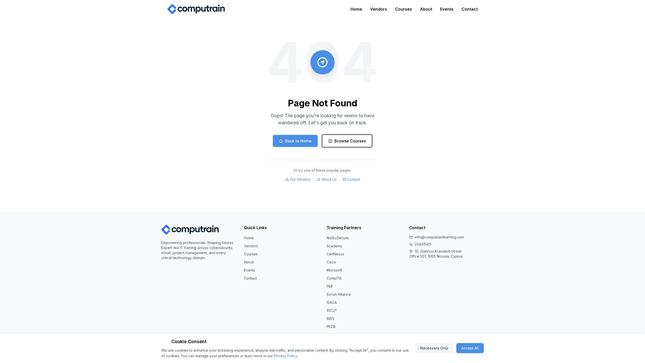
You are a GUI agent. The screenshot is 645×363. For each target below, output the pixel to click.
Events (447, 9)
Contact (470, 9)
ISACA (332, 302)
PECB (331, 326)
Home (356, 9)
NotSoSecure (338, 238)
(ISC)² (331, 310)
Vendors (378, 9)
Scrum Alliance (339, 294)
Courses (403, 9)
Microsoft (334, 270)
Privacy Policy (285, 356)
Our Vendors (300, 179)
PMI (330, 286)
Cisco (331, 262)
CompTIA (334, 278)
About (426, 9)
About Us (329, 179)
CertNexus (335, 254)
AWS (330, 318)
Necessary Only (434, 348)
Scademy (334, 246)
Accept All (470, 348)
